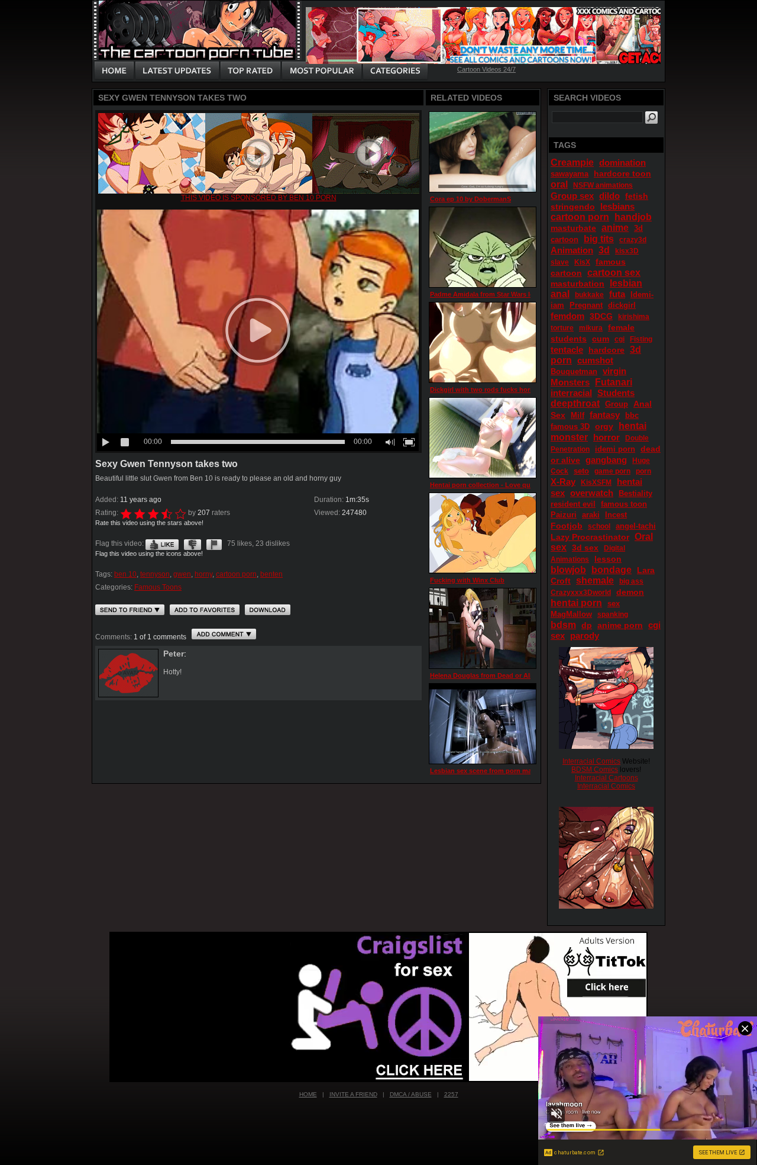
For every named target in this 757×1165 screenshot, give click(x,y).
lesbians (617, 206)
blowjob (568, 570)
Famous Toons (158, 587)
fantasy (605, 415)
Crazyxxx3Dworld (581, 592)
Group (616, 404)
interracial (571, 393)
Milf (577, 415)
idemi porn (615, 449)
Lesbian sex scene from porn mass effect (494, 770)
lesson (608, 559)
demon (630, 592)
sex (613, 603)
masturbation (577, 283)
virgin (614, 371)
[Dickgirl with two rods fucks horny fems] (482, 342)
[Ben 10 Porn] (258, 191)
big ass (631, 581)
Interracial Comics (591, 761)
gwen (182, 574)
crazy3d (632, 240)
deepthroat (575, 403)
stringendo (573, 206)
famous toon (624, 504)
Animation (572, 250)
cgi (619, 339)
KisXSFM (596, 482)
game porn (612, 471)
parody (584, 635)
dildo (609, 196)
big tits (599, 239)
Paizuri (564, 514)
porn (643, 471)
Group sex (572, 196)
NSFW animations (603, 185)
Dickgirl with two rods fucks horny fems (492, 389)
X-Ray (563, 482)
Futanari (613, 382)
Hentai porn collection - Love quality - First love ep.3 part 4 (521, 484)
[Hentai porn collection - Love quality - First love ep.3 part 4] (482, 438)
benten (271, 574)
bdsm (563, 625)
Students (616, 393)
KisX (582, 262)
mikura (591, 328)
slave (560, 262)
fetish (636, 196)
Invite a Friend (353, 1094)
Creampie (572, 162)
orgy (604, 426)
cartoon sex (613, 273)
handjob (633, 217)
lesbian (626, 283)
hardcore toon (622, 173)
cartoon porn (236, 574)
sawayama (569, 173)
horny (203, 574)
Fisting (641, 339)
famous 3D (570, 426)
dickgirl (622, 305)
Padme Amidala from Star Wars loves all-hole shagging (515, 294)
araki (591, 514)
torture (562, 328)
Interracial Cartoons (606, 778)
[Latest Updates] (177, 71)
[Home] (114, 71)
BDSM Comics (594, 769)
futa (617, 294)
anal (560, 294)
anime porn (620, 625)
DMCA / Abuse (411, 1094)
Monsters (570, 382)
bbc (632, 415)
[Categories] (395, 71)
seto (581, 470)
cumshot (595, 360)
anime (615, 228)
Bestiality (635, 493)
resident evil (573, 504)
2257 (451, 1094)
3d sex (585, 547)
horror (606, 437)
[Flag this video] (214, 543)
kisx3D (627, 251)
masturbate (573, 228)
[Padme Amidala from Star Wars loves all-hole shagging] (482, 247)
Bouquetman (574, 371)
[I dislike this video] (192, 543)
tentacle (567, 350)
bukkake (589, 295)
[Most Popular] (321, 71)
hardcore (606, 350)
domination (622, 162)
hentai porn (576, 603)
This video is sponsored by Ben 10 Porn (259, 198)
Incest (616, 514)
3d (604, 250)
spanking (612, 614)
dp (586, 625)
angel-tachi (636, 526)
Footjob (567, 525)
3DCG (601, 316)
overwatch (591, 493)
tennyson (155, 574)
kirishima (633, 317)
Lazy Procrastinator (590, 537)
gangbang (606, 460)
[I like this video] (162, 543)
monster (569, 437)
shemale (595, 580)
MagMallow (571, 614)
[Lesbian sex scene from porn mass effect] (482, 724)
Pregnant (586, 305)
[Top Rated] (250, 71)
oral (559, 184)
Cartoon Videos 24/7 (486, 69)
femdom (567, 316)
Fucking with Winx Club (467, 580)
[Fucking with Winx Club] (482, 533)
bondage (611, 570)
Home (308, 1094)
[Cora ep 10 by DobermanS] (482, 152)
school (599, 526)
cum (600, 338)
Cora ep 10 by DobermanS (470, 198)
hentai (632, 426)
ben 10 (125, 574)
